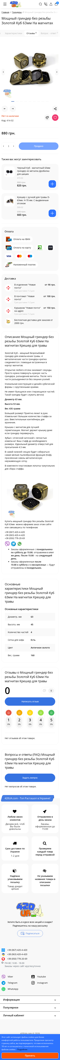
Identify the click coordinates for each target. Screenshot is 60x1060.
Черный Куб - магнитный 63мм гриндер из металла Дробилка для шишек (33, 170)
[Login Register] (51, 4)
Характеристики (13, 33)
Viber (10, 976)
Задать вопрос (30, 777)
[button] (3, 72)
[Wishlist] (55, 117)
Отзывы (31, 33)
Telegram (12, 982)
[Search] (40, 4)
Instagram (42, 982)
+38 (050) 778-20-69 (17, 958)
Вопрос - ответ (49, 33)
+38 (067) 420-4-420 (17, 949)
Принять (30, 1055)
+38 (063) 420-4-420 (17, 954)
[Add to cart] (52, 184)
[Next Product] (13, 109)
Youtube (41, 976)
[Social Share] (55, 109)
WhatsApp (13, 988)
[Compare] (47, 117)
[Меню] (5, 4)
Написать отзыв (30, 701)
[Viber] (7, 543)
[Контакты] (45, 4)
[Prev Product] (5, 109)
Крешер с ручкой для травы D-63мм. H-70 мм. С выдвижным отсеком (33, 200)
